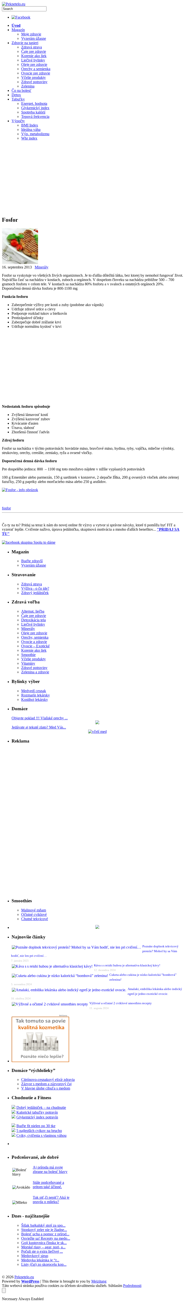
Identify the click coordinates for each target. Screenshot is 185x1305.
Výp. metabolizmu (35, 134)
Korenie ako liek (33, 56)
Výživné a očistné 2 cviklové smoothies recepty (120, 1003)
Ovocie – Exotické (35, 646)
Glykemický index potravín (37, 1117)
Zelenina (27, 86)
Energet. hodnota (34, 103)
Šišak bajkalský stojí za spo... (43, 1225)
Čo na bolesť (21, 90)
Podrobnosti (132, 1286)
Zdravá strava (31, 47)
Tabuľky (18, 99)
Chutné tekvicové (34, 919)
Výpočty (18, 121)
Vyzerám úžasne (33, 38)
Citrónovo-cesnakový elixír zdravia (48, 1079)
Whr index (29, 138)
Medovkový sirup (34, 1256)
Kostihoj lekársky (34, 699)
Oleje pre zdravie (34, 64)
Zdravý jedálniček (35, 593)
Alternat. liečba (32, 611)
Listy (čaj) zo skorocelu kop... (43, 1264)
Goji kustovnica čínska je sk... (44, 1243)
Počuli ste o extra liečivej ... (42, 1251)
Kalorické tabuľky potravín (37, 1112)
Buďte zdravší (32, 561)
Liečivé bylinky (33, 60)
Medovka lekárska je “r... (40, 1260)
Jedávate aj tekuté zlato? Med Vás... (39, 727)
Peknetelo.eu (24, 1277)
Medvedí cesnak (33, 691)
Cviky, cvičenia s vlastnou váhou (41, 1135)
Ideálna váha (30, 129)
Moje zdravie (31, 34)
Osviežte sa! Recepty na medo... (45, 1238)
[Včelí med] (97, 731)
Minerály (41, 267)
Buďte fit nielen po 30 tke (35, 1126)
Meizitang (98, 1281)
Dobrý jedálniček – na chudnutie (41, 1107)
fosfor (6, 508)
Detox (16, 95)
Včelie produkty (33, 77)
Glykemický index (35, 108)
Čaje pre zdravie (33, 51)
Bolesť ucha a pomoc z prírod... (45, 1234)
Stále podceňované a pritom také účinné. (48, 1184)
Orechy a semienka (35, 69)
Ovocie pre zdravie (35, 73)
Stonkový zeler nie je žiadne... (44, 1230)
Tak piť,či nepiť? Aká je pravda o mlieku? (51, 1199)
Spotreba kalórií (33, 112)
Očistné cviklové (34, 914)
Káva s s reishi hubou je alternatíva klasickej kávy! (127, 965)
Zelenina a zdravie (35, 672)
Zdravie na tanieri (25, 43)
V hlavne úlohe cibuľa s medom (45, 1088)
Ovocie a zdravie (34, 642)
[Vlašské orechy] (97, 723)
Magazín (18, 30)
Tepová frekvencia (35, 116)
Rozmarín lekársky (35, 695)
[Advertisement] (92, 178)
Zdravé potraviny (34, 82)
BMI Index (29, 125)
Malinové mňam (33, 910)
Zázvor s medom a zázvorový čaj (46, 1084)
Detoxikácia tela (33, 620)
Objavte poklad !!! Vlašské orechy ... (40, 718)
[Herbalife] (97, 927)
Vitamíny (28, 663)
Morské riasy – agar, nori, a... (43, 1247)
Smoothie (28, 655)
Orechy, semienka (34, 637)
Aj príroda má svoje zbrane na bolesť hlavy (50, 1169)
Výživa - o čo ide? (35, 588)
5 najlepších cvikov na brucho (39, 1131)
